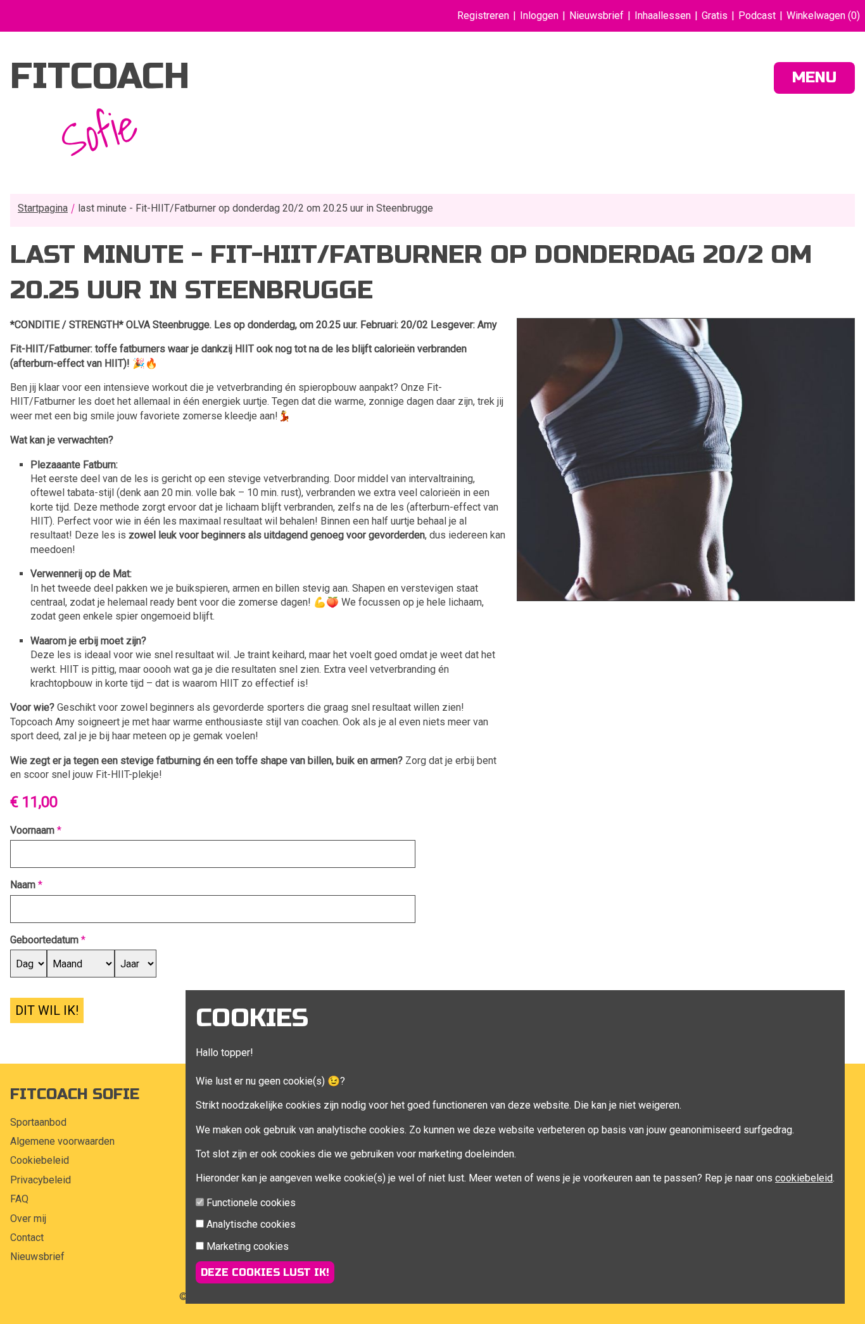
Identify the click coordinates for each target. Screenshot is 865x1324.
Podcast (757, 16)
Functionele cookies (251, 1203)
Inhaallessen (663, 16)
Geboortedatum (44, 940)
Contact (27, 1238)
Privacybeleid (40, 1180)
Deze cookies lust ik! (265, 1272)
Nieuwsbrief (596, 16)
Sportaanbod (38, 1122)
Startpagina (43, 208)
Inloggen (539, 16)
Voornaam (32, 830)
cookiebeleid (804, 1178)
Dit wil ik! (47, 1010)
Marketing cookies (247, 1246)
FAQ (19, 1199)
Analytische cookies (251, 1224)
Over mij (28, 1219)
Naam (22, 885)
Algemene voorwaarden (62, 1141)
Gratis (715, 16)
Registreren (483, 16)
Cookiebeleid (39, 1160)
